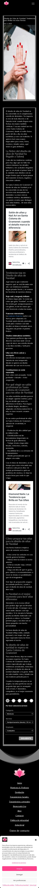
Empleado (9, 727)
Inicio (19, 783)
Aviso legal (33, 885)
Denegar (19, 874)
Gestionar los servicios (19, 863)
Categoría (9, 710)
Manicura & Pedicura (19, 787)
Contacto (19, 815)
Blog (20, 811)
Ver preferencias (19, 880)
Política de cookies (8, 885)
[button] (36, 840)
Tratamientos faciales (19, 797)
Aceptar (19, 869)
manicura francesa (15, 316)
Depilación (19, 792)
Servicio (9, 719)
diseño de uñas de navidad (17, 646)
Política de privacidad (22, 885)
